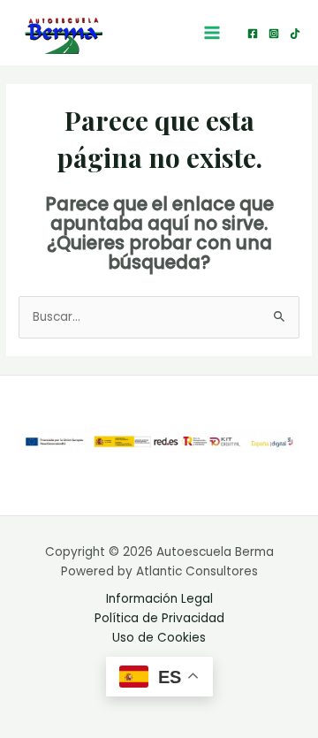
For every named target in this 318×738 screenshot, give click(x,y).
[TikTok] (295, 33)
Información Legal (159, 598)
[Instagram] (274, 33)
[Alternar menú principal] (212, 33)
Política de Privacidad (159, 618)
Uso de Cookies (159, 637)
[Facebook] (252, 33)
